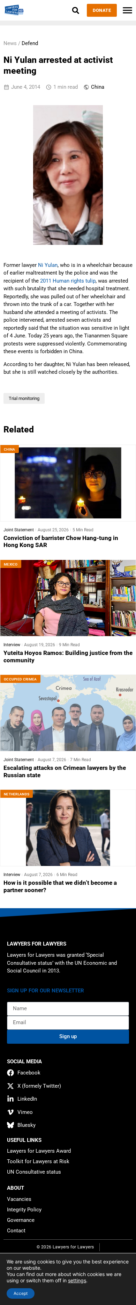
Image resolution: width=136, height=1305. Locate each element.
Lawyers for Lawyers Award (39, 1151)
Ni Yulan (48, 265)
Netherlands (16, 794)
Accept (21, 1293)
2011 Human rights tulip (68, 281)
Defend (30, 43)
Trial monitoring (24, 398)
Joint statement (18, 529)
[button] (75, 10)
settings (77, 1280)
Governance (21, 1220)
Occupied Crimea (20, 679)
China (97, 87)
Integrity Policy (24, 1209)
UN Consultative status (34, 1172)
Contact (16, 1230)
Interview (11, 644)
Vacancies (19, 1199)
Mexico (11, 564)
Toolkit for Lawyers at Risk (38, 1161)
